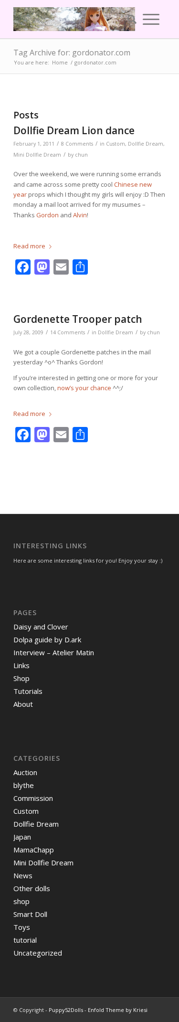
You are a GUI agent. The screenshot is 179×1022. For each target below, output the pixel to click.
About (23, 704)
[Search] (129, 19)
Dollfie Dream (145, 143)
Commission (33, 798)
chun (81, 154)
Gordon (47, 215)
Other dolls (31, 888)
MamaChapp (33, 849)
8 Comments (77, 143)
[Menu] (151, 19)
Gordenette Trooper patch (77, 319)
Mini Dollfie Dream (37, 154)
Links (21, 665)
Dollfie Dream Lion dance (74, 130)
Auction (25, 772)
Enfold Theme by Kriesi (117, 1009)
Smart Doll (30, 914)
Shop (21, 678)
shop (21, 901)
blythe (23, 785)
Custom (115, 143)
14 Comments (67, 332)
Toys (21, 927)
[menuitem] (129, 19)
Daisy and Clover (40, 626)
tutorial (25, 940)
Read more (29, 246)
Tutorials (27, 691)
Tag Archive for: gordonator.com (71, 52)
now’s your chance (84, 387)
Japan (22, 836)
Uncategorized (37, 953)
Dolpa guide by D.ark (47, 639)
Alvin (80, 215)
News (22, 875)
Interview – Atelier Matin (53, 652)
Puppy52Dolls (66, 1009)
